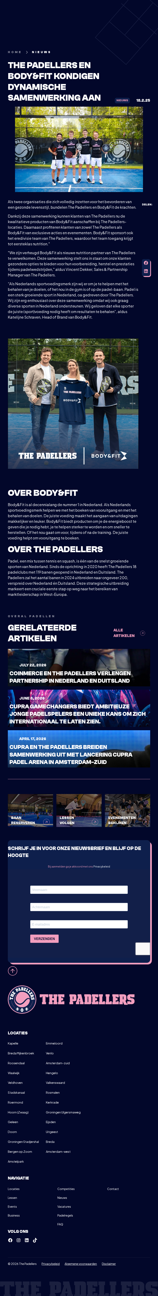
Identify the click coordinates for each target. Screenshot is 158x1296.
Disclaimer (109, 1264)
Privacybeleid (101, 866)
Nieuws (62, 1197)
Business (14, 1215)
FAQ (60, 1224)
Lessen (12, 1197)
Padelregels (65, 1215)
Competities (66, 1189)
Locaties (14, 1189)
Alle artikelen (124, 633)
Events (12, 1206)
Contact (113, 1189)
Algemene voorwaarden (81, 1264)
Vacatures (64, 1206)
